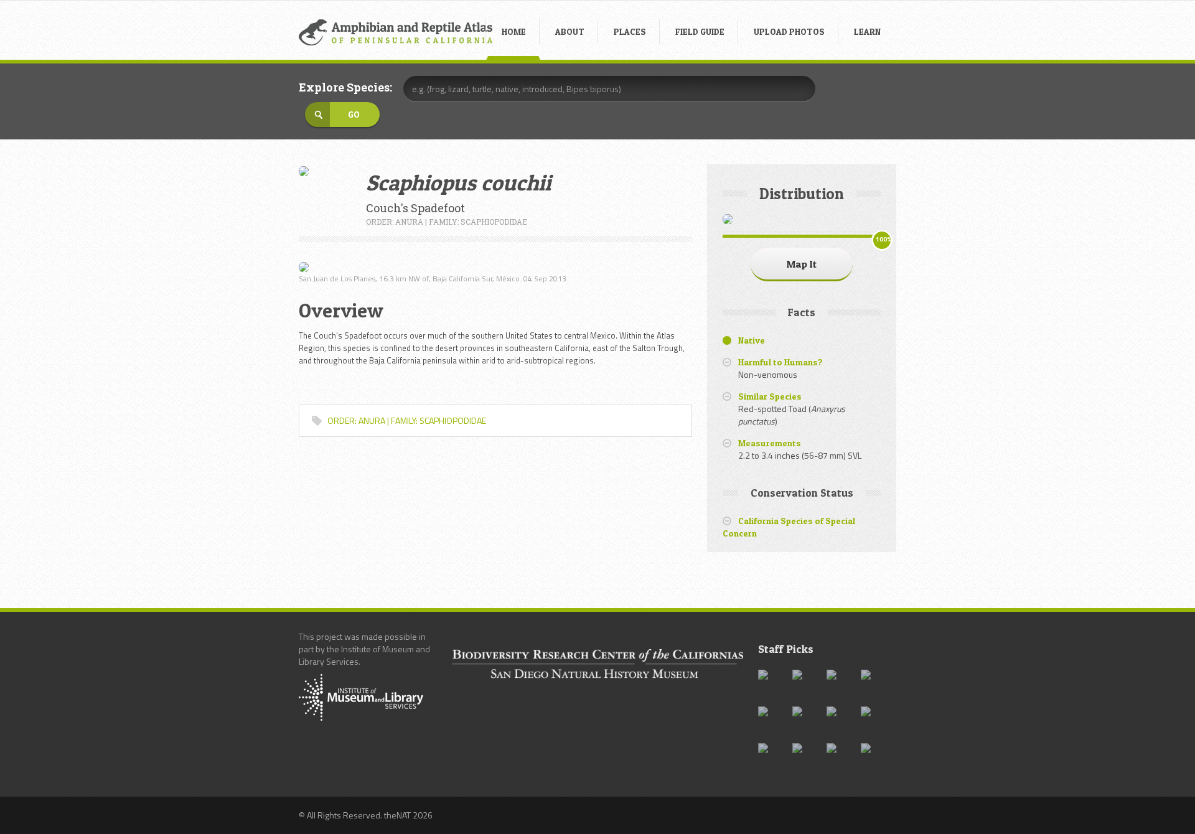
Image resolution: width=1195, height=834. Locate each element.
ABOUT (569, 31)
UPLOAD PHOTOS (789, 31)
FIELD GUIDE (699, 31)
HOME (514, 31)
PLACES (630, 31)
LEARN (867, 31)
